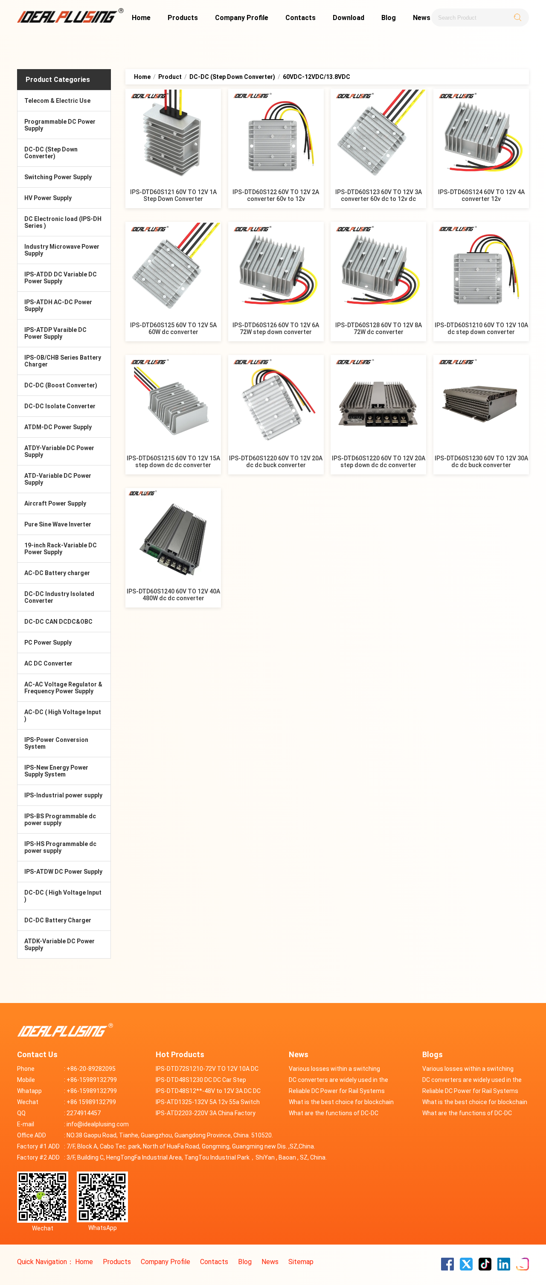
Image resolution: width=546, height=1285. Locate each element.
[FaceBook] (448, 1268)
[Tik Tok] (486, 1268)
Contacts (300, 18)
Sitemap (301, 1262)
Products (183, 18)
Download (348, 18)
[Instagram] (522, 1268)
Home (141, 18)
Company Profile (241, 18)
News (421, 18)
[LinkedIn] (504, 1268)
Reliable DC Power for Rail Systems (337, 1090)
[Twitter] (467, 1268)
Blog (388, 18)
